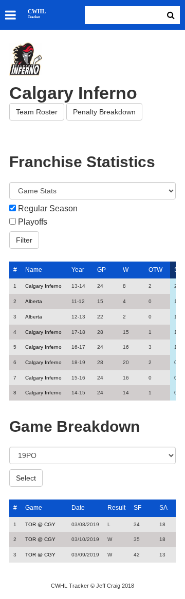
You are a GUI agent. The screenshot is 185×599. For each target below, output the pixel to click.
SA (163, 507)
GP (101, 269)
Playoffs (32, 222)
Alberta (33, 301)
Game (33, 507)
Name (33, 269)
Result (116, 507)
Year (77, 269)
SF (137, 507)
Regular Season (48, 209)
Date (78, 507)
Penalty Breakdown (104, 112)
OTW (155, 269)
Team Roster (37, 112)
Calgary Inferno (43, 286)
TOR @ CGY (40, 524)
